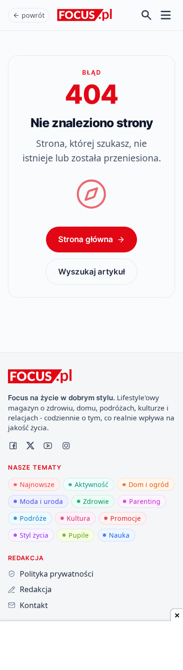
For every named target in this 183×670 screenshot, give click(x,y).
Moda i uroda (41, 501)
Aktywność (91, 484)
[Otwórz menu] (166, 15)
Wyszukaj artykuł (91, 271)
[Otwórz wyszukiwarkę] (146, 15)
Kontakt (33, 605)
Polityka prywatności (56, 574)
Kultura (78, 518)
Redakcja (35, 589)
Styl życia (34, 535)
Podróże (33, 518)
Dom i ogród (149, 484)
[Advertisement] (91, 646)
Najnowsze (37, 484)
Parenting (144, 501)
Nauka (119, 535)
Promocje (125, 518)
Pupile (79, 535)
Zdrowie (96, 501)
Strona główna (85, 239)
